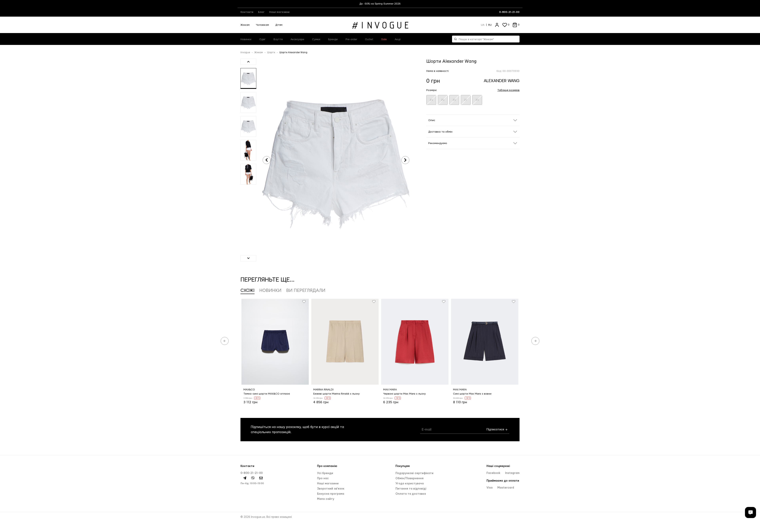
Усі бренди (325, 473)
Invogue (245, 52)
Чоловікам (262, 25)
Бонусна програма (330, 494)
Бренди (333, 39)
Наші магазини (279, 12)
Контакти (246, 12)
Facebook (493, 473)
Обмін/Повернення (409, 478)
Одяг (262, 39)
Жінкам (245, 25)
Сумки (316, 39)
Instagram (512, 473)
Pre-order (351, 39)
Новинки (245, 39)
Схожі (247, 290)
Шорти (271, 52)
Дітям (278, 25)
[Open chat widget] (750, 512)
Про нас (323, 478)
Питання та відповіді (410, 488)
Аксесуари (297, 39)
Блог (261, 12)
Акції (398, 39)
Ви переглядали (305, 290)
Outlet (369, 39)
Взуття (278, 39)
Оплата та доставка (410, 494)
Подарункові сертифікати (414, 473)
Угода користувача (409, 483)
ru (490, 25)
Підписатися (495, 429)
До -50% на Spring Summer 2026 (380, 3)
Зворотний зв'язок (330, 488)
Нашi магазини (328, 483)
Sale (384, 39)
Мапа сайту (325, 499)
